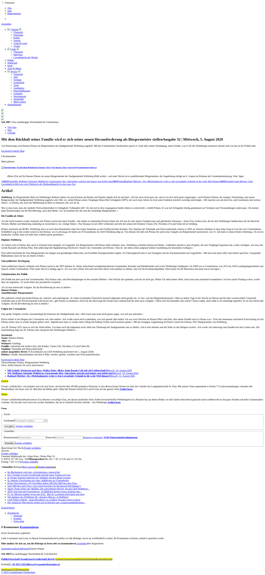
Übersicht (9, 3)
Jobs (9, 11)
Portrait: (25, 548)
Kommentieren (29, 527)
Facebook (6, 151)
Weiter (11, 507)
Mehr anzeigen (29, 467)
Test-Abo (11, 127)
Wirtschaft (12, 63)
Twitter (14, 151)
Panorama (18, 35)
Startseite (17, 515)
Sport (10, 65)
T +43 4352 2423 (17, 564)
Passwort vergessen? (93, 437)
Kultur (16, 37)
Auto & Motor (14, 68)
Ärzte (16, 85)
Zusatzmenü (13, 513)
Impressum (6, 569)
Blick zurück (19, 102)
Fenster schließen (24, 426)
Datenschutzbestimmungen (123, 437)
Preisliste (83, 559)
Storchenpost (19, 96)
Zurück (4, 507)
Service (14, 71)
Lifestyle (50, 559)
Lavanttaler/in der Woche (25, 57)
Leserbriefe (18, 82)
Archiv (16, 46)
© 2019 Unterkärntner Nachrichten (18, 572)
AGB (106, 437)
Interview (18, 54)
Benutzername (11, 437)
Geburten (18, 93)
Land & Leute (20, 43)
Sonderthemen (14, 104)
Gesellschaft (16, 548)
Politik (10, 60)
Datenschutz (23, 569)
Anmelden (6, 24)
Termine (17, 79)
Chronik (14, 29)
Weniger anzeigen (46, 467)
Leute (13, 49)
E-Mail (21, 151)
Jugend (16, 40)
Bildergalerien (14, 13)
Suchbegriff (9, 420)
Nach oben (18, 521)
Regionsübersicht (104, 559)
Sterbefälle (18, 99)
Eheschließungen (21, 91)
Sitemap (92, 559)
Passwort (50, 437)
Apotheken (18, 88)
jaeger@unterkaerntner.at (82, 167)
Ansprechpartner (71, 559)
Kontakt (17, 518)
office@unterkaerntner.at (43, 564)
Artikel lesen (125, 389)
